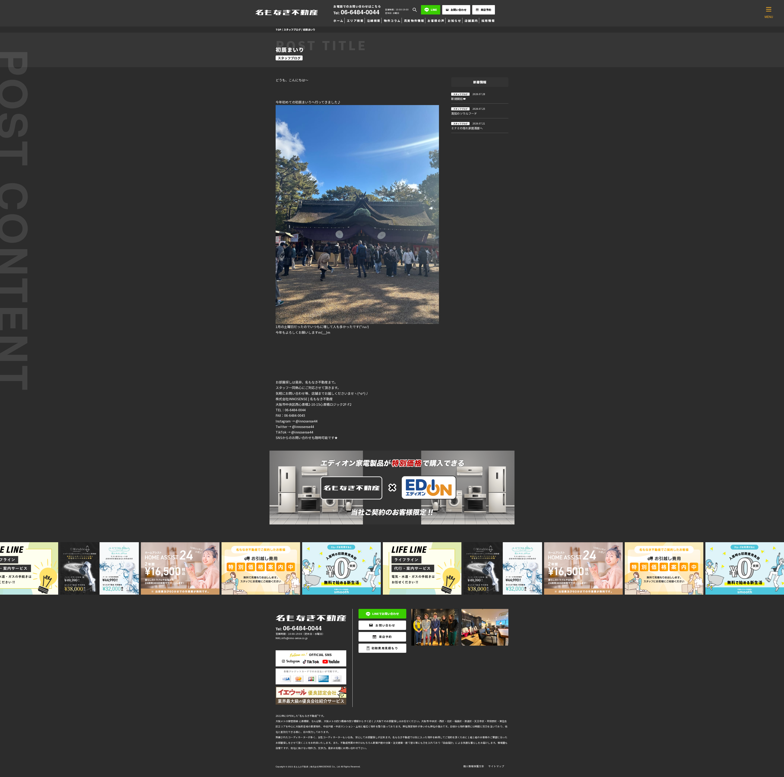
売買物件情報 (414, 21)
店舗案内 (471, 21)
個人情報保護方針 (473, 766)
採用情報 (488, 21)
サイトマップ (496, 766)
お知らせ (454, 21)
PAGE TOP (764, 750)
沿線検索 (374, 21)
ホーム (338, 21)
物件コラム (392, 21)
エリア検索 (355, 21)
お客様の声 (436, 21)
